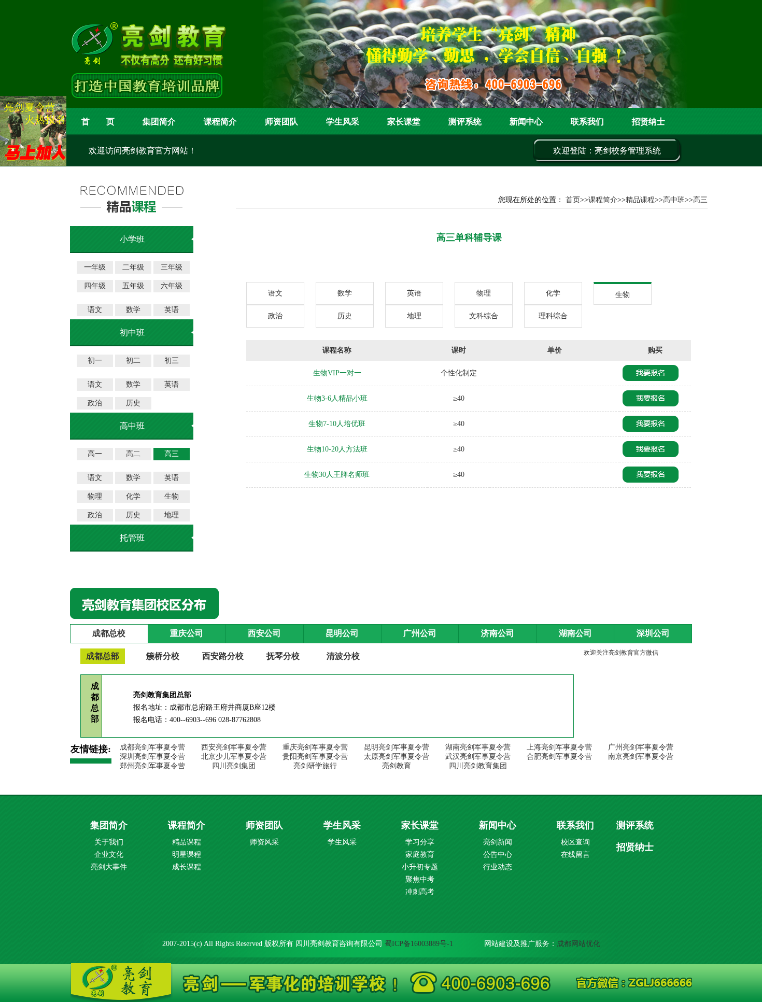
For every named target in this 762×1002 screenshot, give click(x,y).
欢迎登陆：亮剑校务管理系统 (607, 150)
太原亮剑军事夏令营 (396, 756)
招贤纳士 (648, 121)
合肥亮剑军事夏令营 (559, 756)
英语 (171, 310)
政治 (95, 403)
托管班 (132, 537)
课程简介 (220, 121)
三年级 (171, 267)
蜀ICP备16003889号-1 (419, 944)
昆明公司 (342, 633)
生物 (171, 496)
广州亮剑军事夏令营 (640, 747)
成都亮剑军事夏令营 (152, 747)
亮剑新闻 (497, 842)
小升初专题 (420, 867)
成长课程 (186, 867)
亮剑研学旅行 (315, 766)
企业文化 (108, 854)
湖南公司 (575, 633)
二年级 (133, 267)
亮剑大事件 (109, 867)
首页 (573, 200)
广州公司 (419, 633)
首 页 (98, 121)
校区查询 (575, 842)
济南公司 (497, 633)
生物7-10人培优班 (336, 424)
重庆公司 (186, 633)
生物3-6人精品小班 (337, 398)
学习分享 (419, 842)
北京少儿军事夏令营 (233, 756)
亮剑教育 (396, 766)
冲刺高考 (419, 892)
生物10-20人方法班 (337, 449)
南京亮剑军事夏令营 (640, 756)
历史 (133, 403)
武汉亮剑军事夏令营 (478, 756)
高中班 (674, 200)
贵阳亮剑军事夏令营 (315, 756)
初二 (133, 360)
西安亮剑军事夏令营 (233, 747)
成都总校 (108, 633)
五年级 (133, 286)
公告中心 (497, 854)
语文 (95, 310)
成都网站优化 (578, 944)
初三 (171, 360)
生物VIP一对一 (337, 373)
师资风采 (264, 842)
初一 (95, 360)
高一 (95, 454)
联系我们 (587, 121)
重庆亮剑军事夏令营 (315, 747)
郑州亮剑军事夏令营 (152, 766)
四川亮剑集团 (234, 766)
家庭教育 (419, 854)
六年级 (171, 286)
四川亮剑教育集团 (478, 766)
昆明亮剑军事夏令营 (396, 747)
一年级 (95, 267)
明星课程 (186, 854)
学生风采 (342, 121)
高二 (133, 454)
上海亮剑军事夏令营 (559, 747)
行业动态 (497, 867)
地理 (171, 515)
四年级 (95, 286)
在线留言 (575, 854)
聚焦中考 (419, 879)
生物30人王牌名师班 (337, 474)
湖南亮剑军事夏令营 (478, 747)
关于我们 (108, 842)
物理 (95, 496)
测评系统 (635, 825)
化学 (133, 496)
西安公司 (264, 633)
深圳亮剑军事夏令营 (152, 756)
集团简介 (159, 121)
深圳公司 (653, 633)
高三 (171, 454)
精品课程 (640, 200)
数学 (133, 310)
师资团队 (281, 121)
